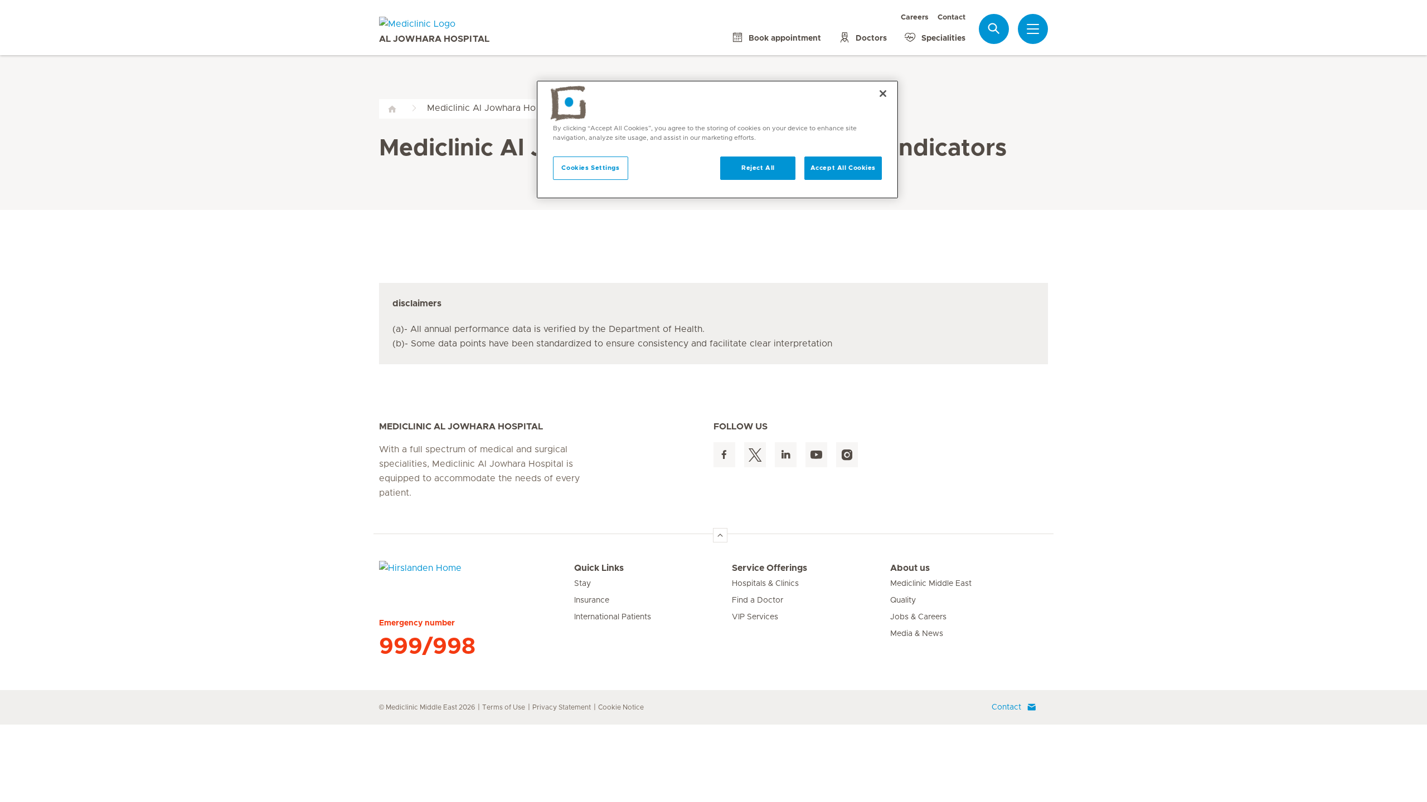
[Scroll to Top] (720, 535)
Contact (951, 17)
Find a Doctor (757, 600)
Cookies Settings (590, 168)
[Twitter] (755, 454)
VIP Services (755, 617)
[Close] (883, 93)
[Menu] (1033, 29)
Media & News (916, 634)
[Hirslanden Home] (476, 575)
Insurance (591, 600)
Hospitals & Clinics (765, 584)
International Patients (612, 617)
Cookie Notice (621, 707)
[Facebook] (724, 454)
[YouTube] (816, 454)
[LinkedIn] (786, 454)
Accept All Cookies (843, 168)
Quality (903, 600)
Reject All (758, 168)
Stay (582, 584)
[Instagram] (847, 454)
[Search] (994, 29)
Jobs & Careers (918, 617)
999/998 (427, 646)
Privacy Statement (561, 707)
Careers (915, 17)
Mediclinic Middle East (931, 584)
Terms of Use (503, 707)
